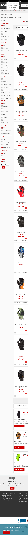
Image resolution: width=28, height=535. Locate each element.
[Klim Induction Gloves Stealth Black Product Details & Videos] (21, 238)
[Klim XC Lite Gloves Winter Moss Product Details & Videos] (21, 147)
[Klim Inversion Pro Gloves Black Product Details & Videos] (21, 362)
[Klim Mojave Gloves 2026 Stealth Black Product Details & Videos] (21, 56)
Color (3, 101)
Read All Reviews (19, 426)
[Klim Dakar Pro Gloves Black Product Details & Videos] (21, 87)
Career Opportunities (6, 495)
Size (2, 54)
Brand (3, 76)
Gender (3, 42)
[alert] (12, 6)
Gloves (11, 14)
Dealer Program (5, 496)
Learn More (16, 530)
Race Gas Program (6, 499)
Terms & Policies (23, 495)
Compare (18, 58)
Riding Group (5, 23)
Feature (4, 125)
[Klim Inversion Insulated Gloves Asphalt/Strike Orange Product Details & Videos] (21, 393)
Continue (7, 532)
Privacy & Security (23, 496)
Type (2, 136)
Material (4, 150)
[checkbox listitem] (3, 26)
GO (3, 167)
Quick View (24, 58)
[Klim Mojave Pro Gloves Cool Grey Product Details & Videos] (21, 177)
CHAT (12, 488)
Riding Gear (4, 14)
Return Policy (22, 499)
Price (3, 159)
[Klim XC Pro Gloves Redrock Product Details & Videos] (21, 208)
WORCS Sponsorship (6, 498)
